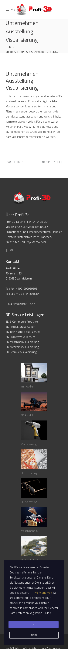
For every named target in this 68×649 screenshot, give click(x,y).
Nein (34, 635)
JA (33, 624)
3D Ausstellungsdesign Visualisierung (31, 52)
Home (9, 47)
